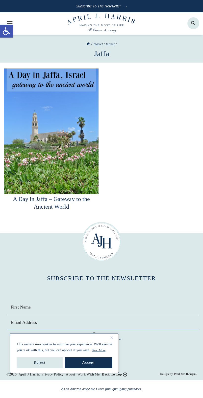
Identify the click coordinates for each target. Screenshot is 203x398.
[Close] (114, 337)
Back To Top (112, 374)
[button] (6, 31)
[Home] (88, 44)
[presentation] (51, 131)
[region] (64, 353)
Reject (40, 362)
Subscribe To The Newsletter (99, 6)
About (70, 374)
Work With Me (88, 374)
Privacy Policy (53, 374)
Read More (98, 350)
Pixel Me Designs (185, 374)
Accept (88, 362)
